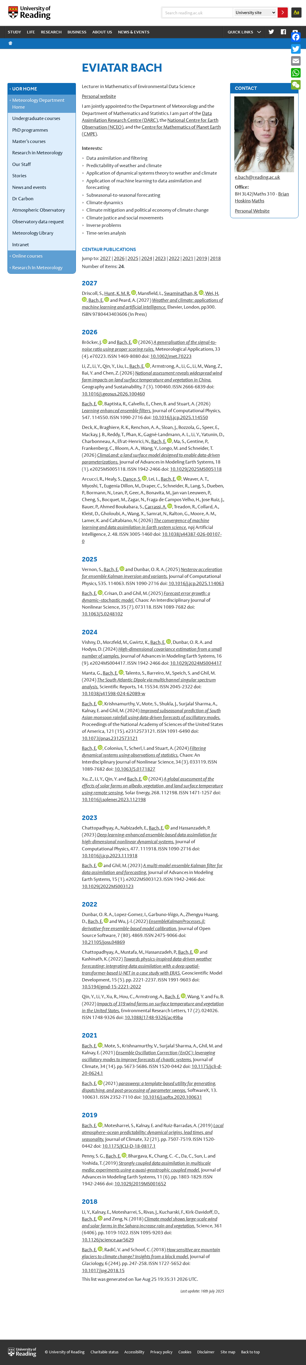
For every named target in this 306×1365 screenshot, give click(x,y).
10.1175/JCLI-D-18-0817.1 (129, 1146)
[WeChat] (296, 85)
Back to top (250, 1352)
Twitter (271, 32)
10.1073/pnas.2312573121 (110, 738)
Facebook (283, 32)
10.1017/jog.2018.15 (103, 1270)
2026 (119, 258)
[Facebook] (296, 37)
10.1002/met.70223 (171, 356)
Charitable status (104, 1352)
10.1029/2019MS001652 (140, 1184)
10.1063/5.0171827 (134, 769)
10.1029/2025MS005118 (196, 469)
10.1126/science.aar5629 (108, 1240)
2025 (133, 258)
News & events (133, 32)
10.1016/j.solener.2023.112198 (114, 799)
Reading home (10, 43)
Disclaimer (206, 1352)
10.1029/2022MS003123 (108, 886)
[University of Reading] (29, 12)
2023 (160, 258)
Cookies (184, 1352)
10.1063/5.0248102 (102, 614)
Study (14, 32)
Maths (258, 201)
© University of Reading (65, 1352)
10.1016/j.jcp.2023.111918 (109, 855)
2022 (174, 258)
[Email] (296, 61)
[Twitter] (296, 49)
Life (31, 32)
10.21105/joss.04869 (103, 942)
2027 (105, 258)
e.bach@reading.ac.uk (257, 177)
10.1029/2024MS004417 (196, 663)
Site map (228, 1352)
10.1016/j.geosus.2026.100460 (113, 394)
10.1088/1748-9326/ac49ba (154, 1017)
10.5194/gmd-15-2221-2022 (111, 986)
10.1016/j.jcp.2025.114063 (196, 583)
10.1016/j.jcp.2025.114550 (180, 417)
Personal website (99, 96)
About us (102, 32)
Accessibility (134, 1352)
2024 (146, 258)
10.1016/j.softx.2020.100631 (172, 1097)
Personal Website (252, 211)
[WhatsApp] (296, 73)
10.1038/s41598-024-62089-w (113, 693)
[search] (283, 12)
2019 (201, 258)
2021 (188, 258)
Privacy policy (161, 1352)
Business (77, 32)
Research (51, 32)
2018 (215, 258)
